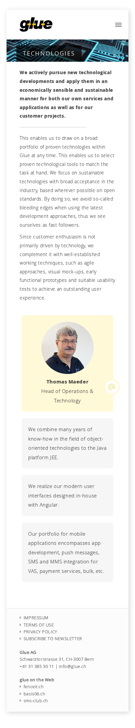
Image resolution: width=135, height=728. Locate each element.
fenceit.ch (34, 686)
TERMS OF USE (39, 625)
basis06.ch (34, 694)
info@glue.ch (73, 666)
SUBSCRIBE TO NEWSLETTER (53, 638)
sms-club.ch (36, 701)
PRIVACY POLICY (40, 632)
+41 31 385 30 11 (37, 666)
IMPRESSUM (36, 618)
